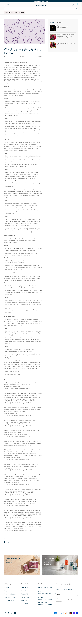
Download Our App (9, 600)
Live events (24, 604)
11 (33, 288)
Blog (5, 591)
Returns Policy (25, 594)
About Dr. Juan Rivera (10, 597)
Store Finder (24, 591)
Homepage (7, 588)
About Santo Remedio (10, 594)
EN (8, 5)
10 (31, 255)
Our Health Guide (12, 16)
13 (11, 335)
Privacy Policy (59, 601)
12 (11, 294)
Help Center (24, 588)
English (35, 613)
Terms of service (26, 600)
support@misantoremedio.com (47, 593)
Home (5, 16)
